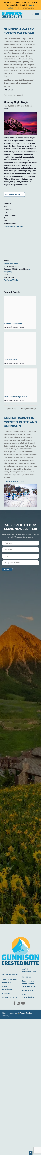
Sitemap (6, 993)
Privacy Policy (9, 997)
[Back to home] (12, 14)
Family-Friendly (9, 226)
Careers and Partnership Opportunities (29, 983)
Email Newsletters (8, 987)
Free (17, 226)
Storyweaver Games (11, 264)
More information (29, 970)
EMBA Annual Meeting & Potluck (15, 397)
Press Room (28, 990)
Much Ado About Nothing (13, 323)
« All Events (8, 90)
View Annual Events (16, 481)
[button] (32, 14)
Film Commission (28, 996)
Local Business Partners (10, 981)
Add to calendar (14, 194)
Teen (21, 226)
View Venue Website (11, 280)
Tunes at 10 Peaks (10, 360)
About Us (26, 977)
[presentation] (20, 308)
